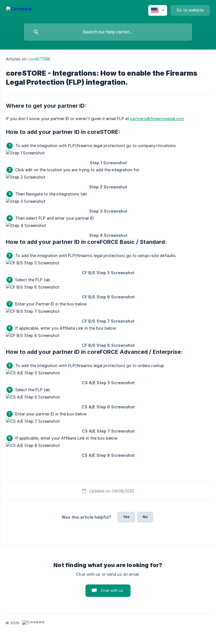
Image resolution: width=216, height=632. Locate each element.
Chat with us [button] (112, 590)
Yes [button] (126, 516)
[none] (19, 9)
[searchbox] (108, 32)
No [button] (145, 516)
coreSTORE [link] (39, 59)
